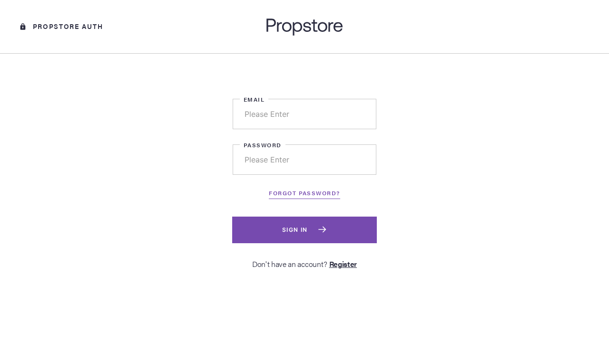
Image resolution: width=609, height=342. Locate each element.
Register (343, 263)
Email (254, 99)
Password (263, 145)
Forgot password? (304, 193)
